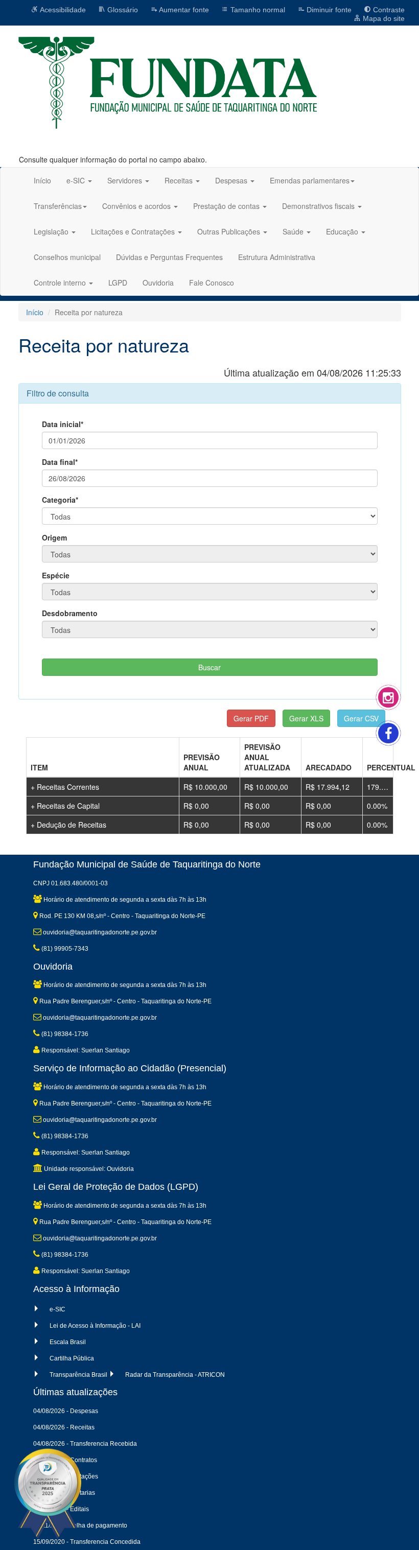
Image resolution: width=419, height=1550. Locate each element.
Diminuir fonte (328, 10)
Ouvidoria (158, 282)
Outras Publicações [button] (229, 231)
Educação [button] (343, 231)
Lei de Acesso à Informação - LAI (95, 1325)
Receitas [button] (180, 180)
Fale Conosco (211, 282)
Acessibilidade (62, 10)
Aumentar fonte (183, 10)
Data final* (60, 462)
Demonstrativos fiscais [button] (319, 206)
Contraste (388, 10)
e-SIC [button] (76, 180)
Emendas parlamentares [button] (310, 180)
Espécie (55, 575)
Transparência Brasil (78, 1374)
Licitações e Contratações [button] (134, 231)
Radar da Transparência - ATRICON (175, 1374)
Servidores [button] (125, 180)
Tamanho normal (256, 10)
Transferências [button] (58, 206)
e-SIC (57, 1309)
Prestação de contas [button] (227, 206)
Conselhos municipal (67, 257)
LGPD (117, 282)
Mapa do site (383, 18)
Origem (54, 537)
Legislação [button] (52, 231)
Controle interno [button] (61, 282)
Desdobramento (70, 613)
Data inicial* (62, 424)
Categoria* (60, 500)
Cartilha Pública (72, 1358)
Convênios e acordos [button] (137, 206)
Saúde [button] (294, 231)
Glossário (121, 10)
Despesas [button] (232, 180)
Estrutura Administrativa (276, 257)
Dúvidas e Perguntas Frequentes (169, 257)
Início (42, 180)
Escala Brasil (68, 1342)
